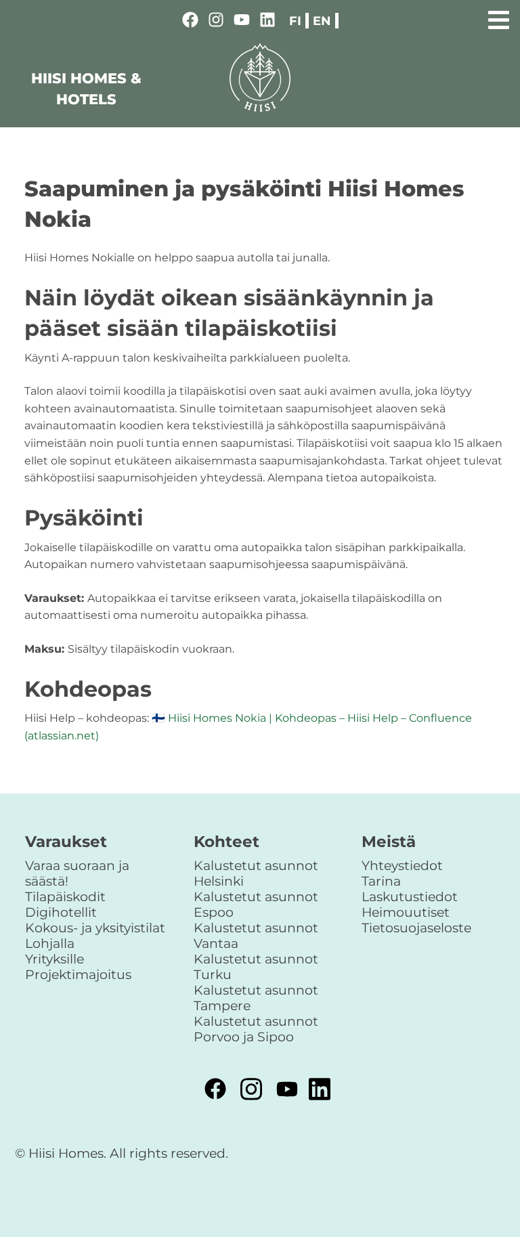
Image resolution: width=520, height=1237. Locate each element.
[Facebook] (190, 22)
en (322, 21)
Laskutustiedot (410, 896)
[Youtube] (242, 22)
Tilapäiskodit (65, 896)
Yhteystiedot (402, 865)
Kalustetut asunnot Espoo (256, 904)
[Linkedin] (267, 22)
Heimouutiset (406, 912)
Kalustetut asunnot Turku (256, 966)
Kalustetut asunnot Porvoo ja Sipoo (256, 1029)
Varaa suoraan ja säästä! (77, 873)
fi (295, 21)
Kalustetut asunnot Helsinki (256, 873)
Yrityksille (54, 959)
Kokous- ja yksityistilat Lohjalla (95, 935)
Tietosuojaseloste (416, 927)
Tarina (381, 881)
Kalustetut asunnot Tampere (256, 998)
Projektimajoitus (78, 974)
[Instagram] (216, 22)
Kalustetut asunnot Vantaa (256, 935)
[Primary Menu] (498, 18)
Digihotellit (61, 912)
